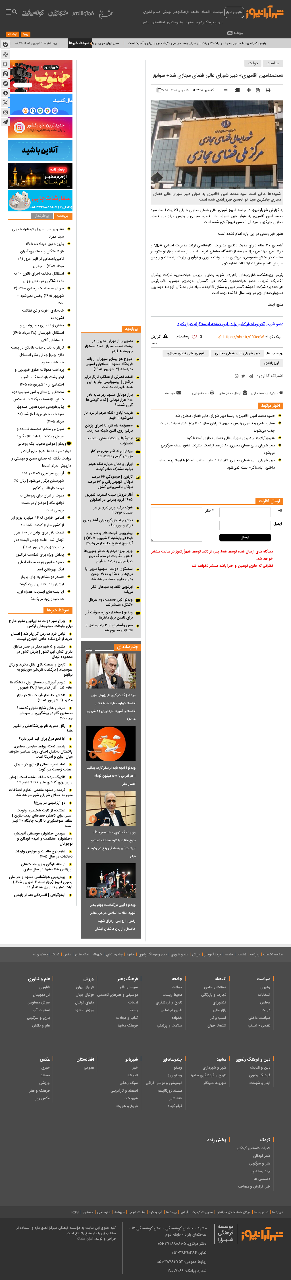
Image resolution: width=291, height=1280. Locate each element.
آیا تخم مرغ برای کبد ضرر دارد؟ (42, 739)
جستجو (88, 1212)
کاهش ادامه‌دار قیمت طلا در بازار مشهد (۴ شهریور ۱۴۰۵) (44, 698)
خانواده (176, 1018)
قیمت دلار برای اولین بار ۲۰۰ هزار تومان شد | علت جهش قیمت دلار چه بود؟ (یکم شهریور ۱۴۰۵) (39, 540)
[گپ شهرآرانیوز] (5, 83)
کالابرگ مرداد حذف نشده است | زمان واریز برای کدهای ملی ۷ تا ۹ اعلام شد (40, 780)
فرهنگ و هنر (40, 1091)
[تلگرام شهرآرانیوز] (5, 122)
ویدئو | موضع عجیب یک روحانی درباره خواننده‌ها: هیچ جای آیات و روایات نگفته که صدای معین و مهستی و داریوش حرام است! (41, 455)
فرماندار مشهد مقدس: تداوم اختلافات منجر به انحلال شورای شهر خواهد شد (40, 792)
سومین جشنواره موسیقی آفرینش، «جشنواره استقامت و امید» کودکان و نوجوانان (43, 838)
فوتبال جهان (85, 995)
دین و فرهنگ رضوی (209, 22)
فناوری (44, 987)
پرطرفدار (42, 216)
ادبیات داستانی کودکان (253, 1148)
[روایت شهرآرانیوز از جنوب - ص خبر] (40, 76)
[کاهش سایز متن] (223, 91)
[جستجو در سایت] (14, 12)
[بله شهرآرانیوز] (5, 44)
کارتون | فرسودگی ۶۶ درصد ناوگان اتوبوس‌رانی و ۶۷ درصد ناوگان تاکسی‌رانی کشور (110, 482)
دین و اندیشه (260, 1068)
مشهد (190, 22)
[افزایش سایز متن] (247, 91)
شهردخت (131, 1098)
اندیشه (133, 1075)
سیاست (218, 12)
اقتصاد (206, 12)
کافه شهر (175, 1098)
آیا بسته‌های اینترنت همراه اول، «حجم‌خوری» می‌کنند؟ (40, 595)
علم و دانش (41, 1026)
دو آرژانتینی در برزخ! (49, 803)
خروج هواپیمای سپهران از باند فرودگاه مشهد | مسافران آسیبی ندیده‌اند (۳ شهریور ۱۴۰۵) (109, 364)
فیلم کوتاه (175, 1106)
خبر (135, 1068)
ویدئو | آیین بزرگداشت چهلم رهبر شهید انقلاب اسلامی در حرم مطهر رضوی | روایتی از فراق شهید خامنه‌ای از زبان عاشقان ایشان (113, 917)
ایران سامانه (84, 1238)
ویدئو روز (175, 1075)
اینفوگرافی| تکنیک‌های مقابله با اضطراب (110, 441)
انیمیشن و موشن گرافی (164, 1083)
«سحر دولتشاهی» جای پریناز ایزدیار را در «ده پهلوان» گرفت (41, 581)
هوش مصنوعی (39, 1002)
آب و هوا (155, 1212)
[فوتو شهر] (83, 14)
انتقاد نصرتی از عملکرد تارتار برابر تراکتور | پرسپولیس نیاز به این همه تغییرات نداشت (109, 382)
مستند (45, 1075)
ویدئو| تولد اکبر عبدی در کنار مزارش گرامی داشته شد (112, 454)
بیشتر (86, 648)
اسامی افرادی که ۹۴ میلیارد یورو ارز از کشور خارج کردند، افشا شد (37, 521)
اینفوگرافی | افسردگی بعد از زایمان (39, 895)
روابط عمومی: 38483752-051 (182, 1262)
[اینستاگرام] (40, 127)
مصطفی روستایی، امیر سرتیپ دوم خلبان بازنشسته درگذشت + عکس (38, 396)
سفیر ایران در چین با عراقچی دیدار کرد (116, 43)
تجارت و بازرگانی (213, 995)
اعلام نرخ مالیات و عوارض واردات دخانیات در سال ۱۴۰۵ (43, 854)
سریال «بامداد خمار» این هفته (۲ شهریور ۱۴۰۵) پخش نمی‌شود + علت (39, 295)
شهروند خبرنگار (214, 1083)
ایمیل (277, 523)
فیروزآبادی (271, 363)
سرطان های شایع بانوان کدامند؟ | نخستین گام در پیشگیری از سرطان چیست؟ (43, 713)
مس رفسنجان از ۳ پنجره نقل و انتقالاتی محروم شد (109, 628)
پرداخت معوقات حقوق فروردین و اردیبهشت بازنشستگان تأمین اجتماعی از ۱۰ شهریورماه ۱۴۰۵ (39, 377)
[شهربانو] (105, 15)
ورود (25, 34)
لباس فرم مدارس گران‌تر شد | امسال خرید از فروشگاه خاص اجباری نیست (41, 636)
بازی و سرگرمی (38, 1018)
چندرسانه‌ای (175, 22)
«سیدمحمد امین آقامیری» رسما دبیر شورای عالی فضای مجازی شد (225, 416)
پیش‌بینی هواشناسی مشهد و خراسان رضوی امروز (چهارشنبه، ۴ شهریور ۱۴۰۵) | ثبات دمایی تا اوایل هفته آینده (40, 882)
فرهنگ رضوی (259, 1075)
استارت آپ (41, 1010)
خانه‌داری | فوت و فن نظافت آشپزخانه (43, 314)
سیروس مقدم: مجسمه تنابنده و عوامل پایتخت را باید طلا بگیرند (40, 433)
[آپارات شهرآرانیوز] (5, 54)
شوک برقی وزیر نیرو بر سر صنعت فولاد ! (113, 510)
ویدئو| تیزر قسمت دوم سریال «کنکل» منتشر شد (110, 602)
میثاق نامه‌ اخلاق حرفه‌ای (233, 1212)
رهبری (265, 987)
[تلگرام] (251, 376)
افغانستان (158, 22)
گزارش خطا (156, 340)
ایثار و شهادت (259, 1083)
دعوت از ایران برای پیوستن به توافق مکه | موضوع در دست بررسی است (42, 503)
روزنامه (238, 33)
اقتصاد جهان (216, 1026)
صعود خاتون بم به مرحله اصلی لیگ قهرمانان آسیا (41, 566)
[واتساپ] (236, 376)
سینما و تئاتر (129, 987)
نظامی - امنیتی (259, 1026)
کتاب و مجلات (127, 1018)
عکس (145, 22)
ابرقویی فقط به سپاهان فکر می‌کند (112, 589)
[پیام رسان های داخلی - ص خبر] (40, 104)
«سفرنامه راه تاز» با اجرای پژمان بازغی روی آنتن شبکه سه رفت (109, 428)
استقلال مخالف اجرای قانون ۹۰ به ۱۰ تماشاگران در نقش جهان (39, 277)
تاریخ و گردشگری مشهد (208, 1075)
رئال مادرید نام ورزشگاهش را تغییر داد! (42, 728)
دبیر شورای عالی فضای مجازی (237, 353)
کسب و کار (218, 1018)
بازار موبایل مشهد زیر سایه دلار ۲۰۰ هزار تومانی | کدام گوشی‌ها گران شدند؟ (109, 400)
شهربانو (97, 954)
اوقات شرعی (137, 1212)
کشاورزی (219, 1002)
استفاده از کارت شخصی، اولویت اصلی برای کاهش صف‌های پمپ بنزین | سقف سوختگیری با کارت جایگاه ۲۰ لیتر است (42, 818)
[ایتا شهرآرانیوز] (5, 73)
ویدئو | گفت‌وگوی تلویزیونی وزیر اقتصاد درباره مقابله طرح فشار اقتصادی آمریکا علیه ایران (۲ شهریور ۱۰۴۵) (111, 707)
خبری (45, 1068)
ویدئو (178, 1068)
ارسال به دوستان (230, 393)
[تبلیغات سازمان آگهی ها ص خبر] (40, 201)
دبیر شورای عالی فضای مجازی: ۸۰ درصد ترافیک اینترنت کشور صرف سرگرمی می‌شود (218, 449)
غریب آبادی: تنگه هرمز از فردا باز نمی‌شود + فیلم (108, 415)
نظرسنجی (104, 1212)
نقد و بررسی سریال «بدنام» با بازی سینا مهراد (38, 233)
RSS (75, 1212)
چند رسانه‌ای (260, 1171)
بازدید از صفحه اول (264, 393)
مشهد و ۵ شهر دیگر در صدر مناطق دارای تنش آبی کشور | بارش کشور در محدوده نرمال (42, 652)
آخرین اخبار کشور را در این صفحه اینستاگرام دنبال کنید (221, 324)
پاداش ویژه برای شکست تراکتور (40, 555)
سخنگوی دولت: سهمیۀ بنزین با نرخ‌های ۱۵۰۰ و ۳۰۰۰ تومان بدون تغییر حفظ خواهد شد (109, 574)
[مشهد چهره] (58, 15)
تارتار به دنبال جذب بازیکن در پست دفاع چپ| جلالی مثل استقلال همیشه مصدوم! (37, 355)
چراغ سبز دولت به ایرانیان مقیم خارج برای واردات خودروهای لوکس (40, 623)
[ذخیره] (256, 90)
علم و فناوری (151, 12)
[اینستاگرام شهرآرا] (5, 112)
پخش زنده (40, 954)
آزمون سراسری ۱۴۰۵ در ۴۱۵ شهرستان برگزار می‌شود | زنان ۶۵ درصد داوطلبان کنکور (39, 480)
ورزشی (44, 1083)
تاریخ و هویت (127, 1106)
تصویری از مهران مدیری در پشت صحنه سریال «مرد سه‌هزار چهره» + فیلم (109, 346)
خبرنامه (170, 393)
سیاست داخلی (259, 1018)
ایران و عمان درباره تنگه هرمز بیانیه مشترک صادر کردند (111, 466)
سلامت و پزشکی (169, 1026)
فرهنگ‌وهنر (181, 12)
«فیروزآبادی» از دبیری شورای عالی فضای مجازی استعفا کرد (231, 438)
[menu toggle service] (8, 12)
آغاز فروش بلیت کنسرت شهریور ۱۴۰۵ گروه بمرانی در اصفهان (109, 497)
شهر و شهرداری (214, 1068)
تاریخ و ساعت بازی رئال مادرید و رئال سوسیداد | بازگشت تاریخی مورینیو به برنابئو (40, 669)
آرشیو (184, 1212)
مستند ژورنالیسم (170, 1091)
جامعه (195, 12)
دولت (253, 63)
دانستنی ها (262, 1179)
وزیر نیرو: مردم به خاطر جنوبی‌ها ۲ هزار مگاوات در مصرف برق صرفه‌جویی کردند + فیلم (108, 556)
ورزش (167, 12)
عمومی (89, 1068)
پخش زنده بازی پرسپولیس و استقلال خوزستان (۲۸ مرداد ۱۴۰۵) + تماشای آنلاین (38, 332)
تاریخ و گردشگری (169, 1002)
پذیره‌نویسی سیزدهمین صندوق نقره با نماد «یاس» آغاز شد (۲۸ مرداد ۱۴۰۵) (40, 414)
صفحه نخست (273, 954)
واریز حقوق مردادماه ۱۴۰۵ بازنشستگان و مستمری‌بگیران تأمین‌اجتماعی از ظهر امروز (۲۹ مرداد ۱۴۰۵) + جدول (41, 255)
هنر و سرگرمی (259, 1164)
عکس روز (42, 1098)
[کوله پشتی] (33, 14)
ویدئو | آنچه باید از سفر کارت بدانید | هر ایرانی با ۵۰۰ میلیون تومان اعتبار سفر (111, 776)
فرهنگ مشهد (127, 1026)
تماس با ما (261, 1212)
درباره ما (277, 1212)
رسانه (134, 1010)
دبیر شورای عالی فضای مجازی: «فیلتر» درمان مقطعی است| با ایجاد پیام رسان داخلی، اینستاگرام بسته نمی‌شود (217, 464)
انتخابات (264, 995)
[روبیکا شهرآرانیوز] (5, 64)
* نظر (209, 510)
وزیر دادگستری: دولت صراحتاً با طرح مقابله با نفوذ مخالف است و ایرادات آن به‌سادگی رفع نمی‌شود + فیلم (111, 844)
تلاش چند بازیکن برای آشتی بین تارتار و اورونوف (108, 523)
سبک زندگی (129, 1083)
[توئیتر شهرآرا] (5, 102)
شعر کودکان (261, 1156)
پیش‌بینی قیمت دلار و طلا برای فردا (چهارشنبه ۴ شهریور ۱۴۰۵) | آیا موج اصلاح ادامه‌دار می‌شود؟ (108, 538)
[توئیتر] (243, 376)
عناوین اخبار (234, 12)
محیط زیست (172, 995)
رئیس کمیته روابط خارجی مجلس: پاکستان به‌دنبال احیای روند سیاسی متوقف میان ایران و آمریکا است (40, 751)
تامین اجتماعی (171, 1010)
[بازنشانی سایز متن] (235, 90)
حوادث (177, 987)
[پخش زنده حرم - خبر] (40, 176)
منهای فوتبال (84, 1002)
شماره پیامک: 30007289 (187, 1271)
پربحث (62, 216)
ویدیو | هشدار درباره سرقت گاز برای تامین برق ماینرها (109, 615)
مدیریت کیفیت (202, 1212)
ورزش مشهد (84, 1010)
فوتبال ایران (85, 987)
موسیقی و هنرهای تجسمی (117, 995)
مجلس (265, 1002)
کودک (55, 954)
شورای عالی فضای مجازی (186, 353)
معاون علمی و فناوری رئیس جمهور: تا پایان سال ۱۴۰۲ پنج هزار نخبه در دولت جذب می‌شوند (217, 427)
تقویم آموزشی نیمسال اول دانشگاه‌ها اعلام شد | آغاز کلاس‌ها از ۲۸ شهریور (41, 685)
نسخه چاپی (200, 393)
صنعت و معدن (215, 987)
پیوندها (171, 1212)
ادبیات (133, 1002)
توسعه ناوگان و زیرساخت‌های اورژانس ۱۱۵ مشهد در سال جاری (46, 867)
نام (280, 510)
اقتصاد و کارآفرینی (124, 1091)
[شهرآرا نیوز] (265, 11)
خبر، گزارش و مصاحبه (254, 1187)
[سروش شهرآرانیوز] (5, 93)
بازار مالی (219, 1010)
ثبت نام (12, 34)
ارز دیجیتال (41, 995)
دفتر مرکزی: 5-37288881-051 (182, 1243)
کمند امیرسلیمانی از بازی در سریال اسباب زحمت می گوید (43, 767)
